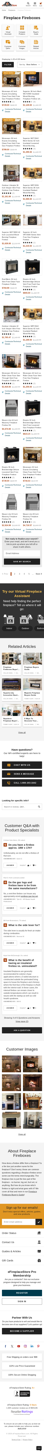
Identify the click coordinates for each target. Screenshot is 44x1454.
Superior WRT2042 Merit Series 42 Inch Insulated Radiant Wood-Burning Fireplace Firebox (31, 330)
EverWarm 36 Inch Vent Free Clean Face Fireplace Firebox (11, 281)
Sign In (22, 1301)
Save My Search (22, 562)
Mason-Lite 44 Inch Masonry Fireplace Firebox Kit (10, 422)
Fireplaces (11, 10)
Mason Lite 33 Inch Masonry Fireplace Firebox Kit (10, 516)
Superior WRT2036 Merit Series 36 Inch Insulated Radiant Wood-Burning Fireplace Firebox (31, 189)
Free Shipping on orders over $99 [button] (22, 1357)
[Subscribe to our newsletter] (38, 1222)
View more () (22, 1021)
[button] (22, 774)
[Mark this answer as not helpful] (33, 865)
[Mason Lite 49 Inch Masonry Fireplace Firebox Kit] (32, 502)
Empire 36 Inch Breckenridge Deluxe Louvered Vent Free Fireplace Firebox (10, 470)
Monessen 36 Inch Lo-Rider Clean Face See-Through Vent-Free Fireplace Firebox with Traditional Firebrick (11, 377)
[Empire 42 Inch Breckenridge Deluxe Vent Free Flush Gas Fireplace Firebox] (32, 267)
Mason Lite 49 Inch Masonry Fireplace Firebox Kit (31, 516)
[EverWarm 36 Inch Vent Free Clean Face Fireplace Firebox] (11, 267)
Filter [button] (7, 65)
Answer (10, 865)
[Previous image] (5, 79)
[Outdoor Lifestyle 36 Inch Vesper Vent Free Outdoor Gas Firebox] (11, 173)
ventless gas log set (29, 896)
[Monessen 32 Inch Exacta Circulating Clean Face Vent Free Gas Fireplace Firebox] (32, 455)
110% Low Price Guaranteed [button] (22, 1366)
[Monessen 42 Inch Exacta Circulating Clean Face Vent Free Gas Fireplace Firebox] (11, 79)
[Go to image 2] (12, 85)
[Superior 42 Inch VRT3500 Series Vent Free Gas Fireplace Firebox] (32, 220)
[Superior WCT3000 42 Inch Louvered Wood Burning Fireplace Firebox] (11, 220)
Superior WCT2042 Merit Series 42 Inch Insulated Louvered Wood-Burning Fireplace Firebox (31, 142)
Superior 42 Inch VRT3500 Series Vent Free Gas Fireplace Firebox (31, 236)
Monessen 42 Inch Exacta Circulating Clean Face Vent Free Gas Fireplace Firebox (11, 95)
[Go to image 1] (10, 85)
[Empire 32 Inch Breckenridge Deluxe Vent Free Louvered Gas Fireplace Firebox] (32, 408)
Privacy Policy (27, 1440)
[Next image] (18, 79)
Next (38, 574)
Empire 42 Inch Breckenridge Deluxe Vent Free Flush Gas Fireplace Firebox (31, 283)
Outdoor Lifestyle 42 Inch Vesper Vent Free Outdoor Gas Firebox (11, 328)
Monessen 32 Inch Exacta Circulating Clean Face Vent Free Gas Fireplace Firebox (32, 470)
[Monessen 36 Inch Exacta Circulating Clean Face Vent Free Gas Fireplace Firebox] (11, 126)
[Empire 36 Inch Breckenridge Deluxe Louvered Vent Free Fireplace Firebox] (11, 455)
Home (4, 10)
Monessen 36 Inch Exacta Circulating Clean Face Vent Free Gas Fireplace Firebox (11, 142)
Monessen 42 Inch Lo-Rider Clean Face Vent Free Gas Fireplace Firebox (32, 376)
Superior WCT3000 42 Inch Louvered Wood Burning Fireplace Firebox (11, 236)
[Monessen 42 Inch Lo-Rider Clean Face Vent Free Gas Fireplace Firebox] (32, 361)
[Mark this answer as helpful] (28, 865)
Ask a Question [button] (22, 1030)
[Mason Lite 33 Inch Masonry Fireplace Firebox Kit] (11, 502)
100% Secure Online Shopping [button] (22, 1375)
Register (22, 1293)
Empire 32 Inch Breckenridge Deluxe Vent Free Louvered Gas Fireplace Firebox (32, 424)
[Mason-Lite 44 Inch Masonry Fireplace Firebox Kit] (11, 408)
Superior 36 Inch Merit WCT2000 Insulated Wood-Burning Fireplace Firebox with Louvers (32, 95)
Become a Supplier (22, 1331)
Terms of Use (16, 1440)
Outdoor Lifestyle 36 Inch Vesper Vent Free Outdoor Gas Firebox (11, 187)
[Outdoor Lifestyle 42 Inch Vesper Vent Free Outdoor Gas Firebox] (11, 314)
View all (22, 733)
